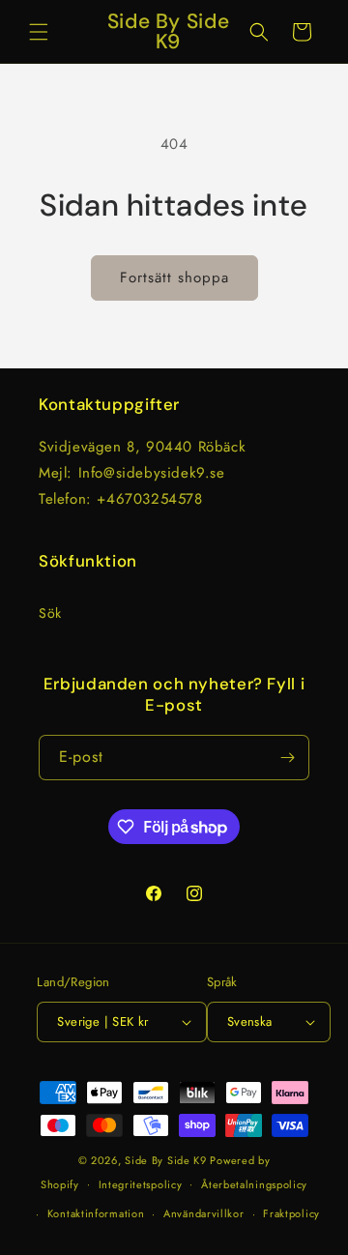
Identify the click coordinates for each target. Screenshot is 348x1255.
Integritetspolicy (141, 1184)
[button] (38, 32)
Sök (50, 613)
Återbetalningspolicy (254, 1184)
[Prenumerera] (287, 757)
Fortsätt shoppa (174, 277)
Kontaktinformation (96, 1213)
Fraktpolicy (291, 1213)
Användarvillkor (204, 1213)
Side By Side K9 (166, 1160)
